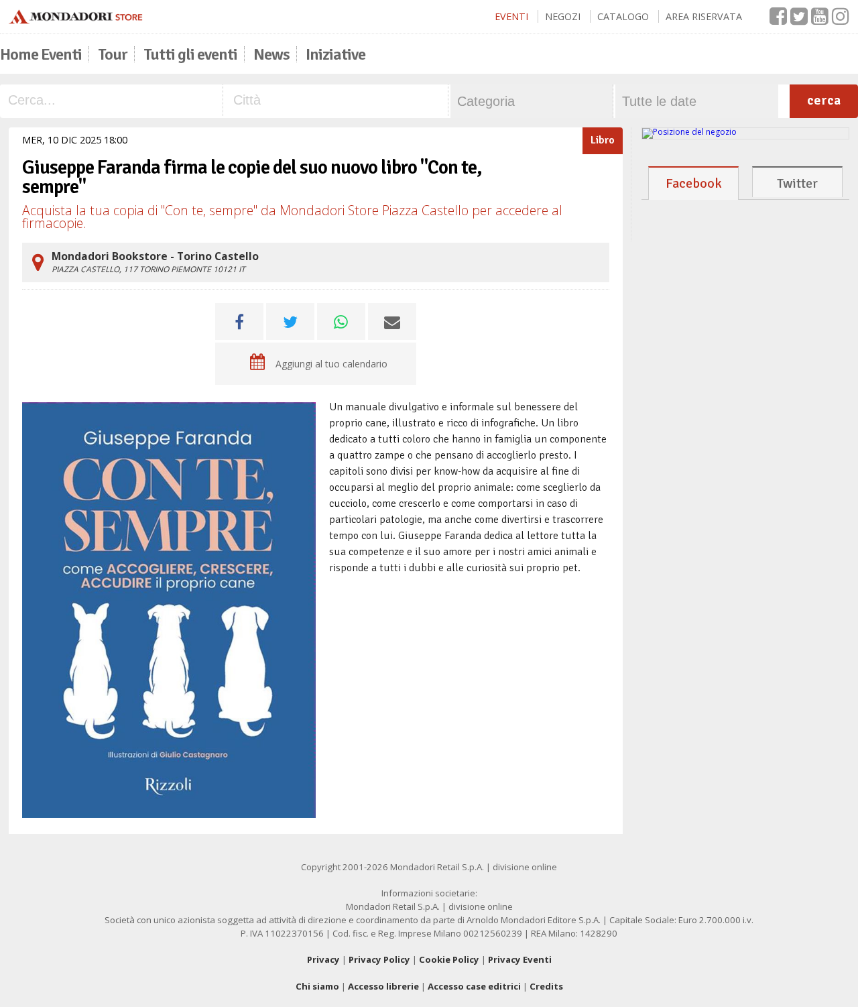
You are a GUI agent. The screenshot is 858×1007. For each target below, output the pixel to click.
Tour (112, 54)
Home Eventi (41, 54)
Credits (546, 986)
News (271, 54)
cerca (824, 100)
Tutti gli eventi (190, 54)
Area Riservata (704, 16)
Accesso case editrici (474, 986)
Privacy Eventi (520, 959)
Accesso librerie (383, 986)
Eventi (511, 16)
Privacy (323, 959)
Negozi (562, 16)
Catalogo (623, 16)
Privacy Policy (379, 959)
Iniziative (335, 54)
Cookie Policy (449, 959)
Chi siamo (317, 986)
